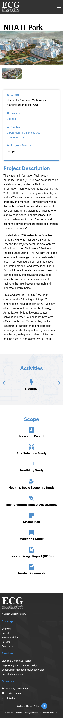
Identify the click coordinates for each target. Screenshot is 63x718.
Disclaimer (21, 706)
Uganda (11, 118)
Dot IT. (55, 713)
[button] (58, 6)
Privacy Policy (33, 706)
